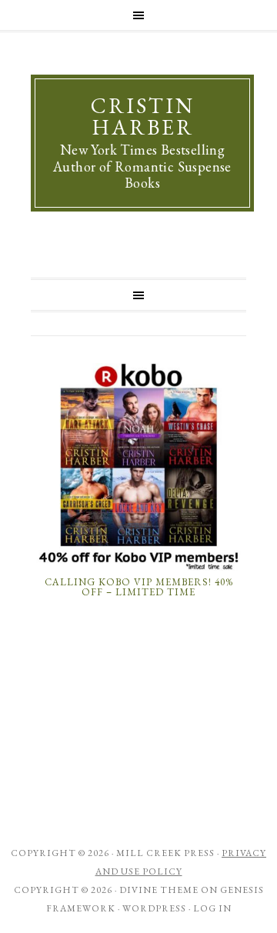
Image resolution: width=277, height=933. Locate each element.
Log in (212, 908)
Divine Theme (159, 890)
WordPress (154, 908)
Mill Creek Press (165, 853)
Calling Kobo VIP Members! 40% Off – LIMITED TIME (139, 587)
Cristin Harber (143, 116)
